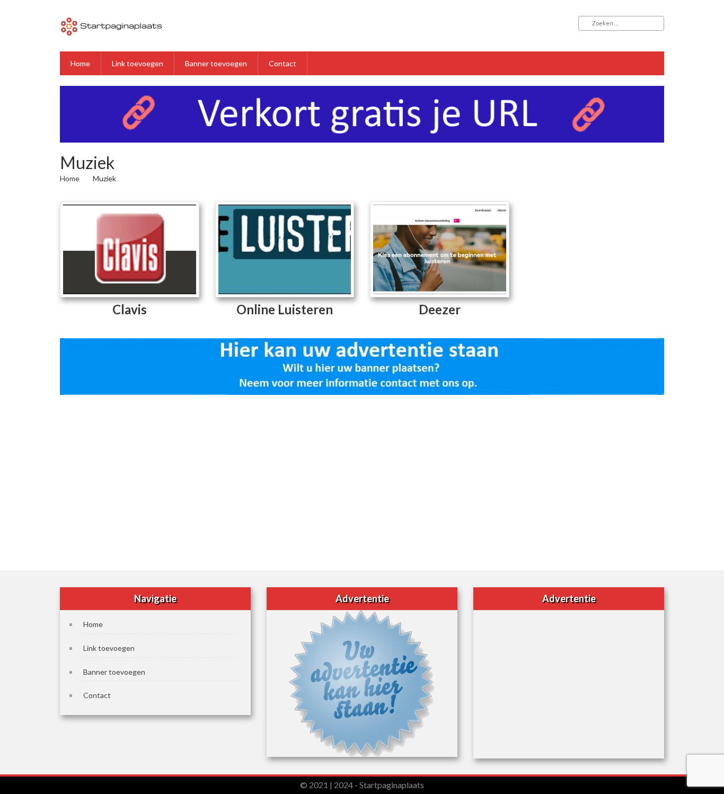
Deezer (440, 309)
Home (80, 63)
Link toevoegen (137, 63)
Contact (282, 63)
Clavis (129, 309)
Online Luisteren (284, 309)
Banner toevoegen (216, 63)
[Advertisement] (362, 479)
